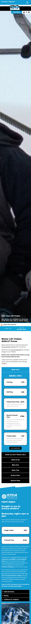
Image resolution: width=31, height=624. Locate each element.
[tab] (15, 369)
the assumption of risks (8, 347)
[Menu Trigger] (27, 2)
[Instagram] (26, 12)
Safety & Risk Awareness (9, 324)
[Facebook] (29, 12)
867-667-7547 (21, 329)
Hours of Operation (16, 350)
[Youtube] (24, 12)
